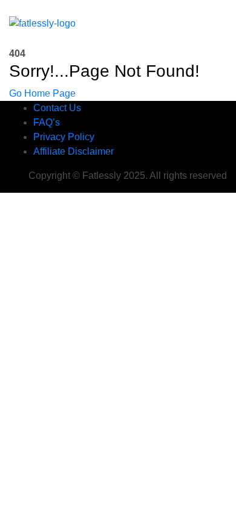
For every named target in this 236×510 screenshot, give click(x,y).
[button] (197, 23)
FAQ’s (46, 122)
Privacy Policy (63, 137)
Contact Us (57, 108)
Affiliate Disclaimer (73, 151)
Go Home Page (42, 93)
